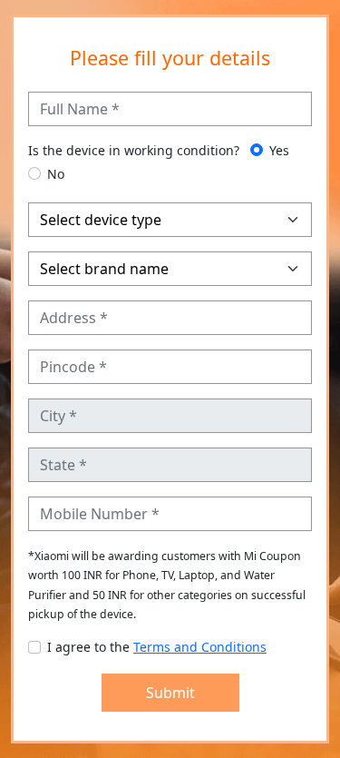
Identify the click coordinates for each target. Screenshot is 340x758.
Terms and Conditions (200, 646)
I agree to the (157, 646)
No (55, 173)
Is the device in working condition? (133, 150)
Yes (279, 150)
